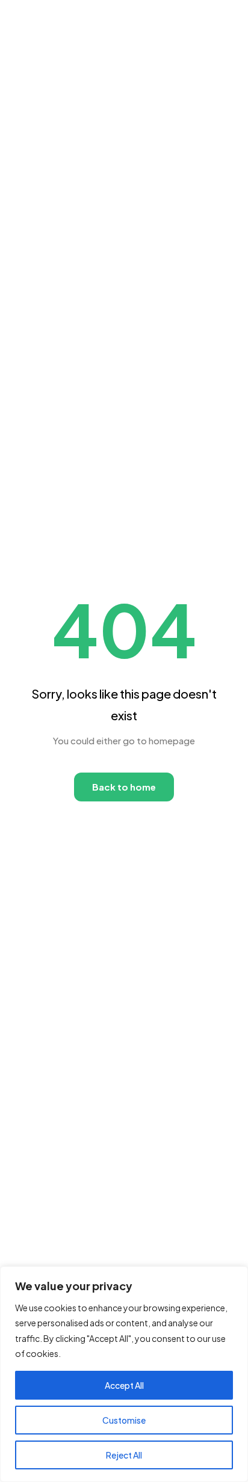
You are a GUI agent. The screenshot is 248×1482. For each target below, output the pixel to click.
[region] (124, 1374)
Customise (124, 1420)
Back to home (124, 786)
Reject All (124, 1455)
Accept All (124, 1385)
